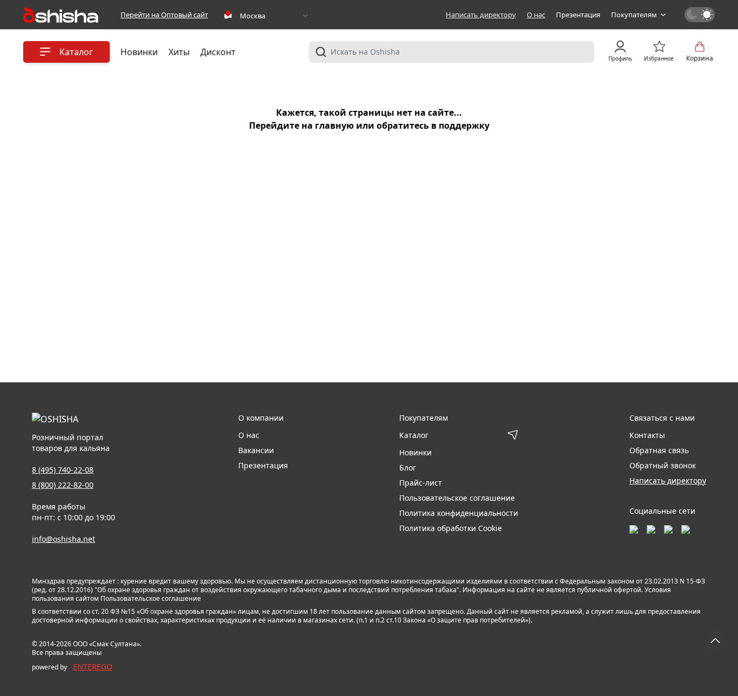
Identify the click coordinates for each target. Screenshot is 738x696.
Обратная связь (659, 450)
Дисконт (218, 52)
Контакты (647, 435)
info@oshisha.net (63, 539)
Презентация (578, 14)
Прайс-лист (420, 483)
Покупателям (634, 14)
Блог (407, 467)
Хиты (179, 52)
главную (334, 125)
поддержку (464, 125)
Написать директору (481, 14)
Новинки (139, 52)
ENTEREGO (92, 666)
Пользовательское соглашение (457, 498)
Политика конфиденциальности (458, 513)
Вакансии (256, 450)
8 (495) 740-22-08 (62, 470)
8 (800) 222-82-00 (62, 485)
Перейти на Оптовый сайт (164, 14)
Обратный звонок (662, 465)
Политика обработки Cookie (450, 528)
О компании (261, 418)
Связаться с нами (662, 418)
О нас (536, 14)
